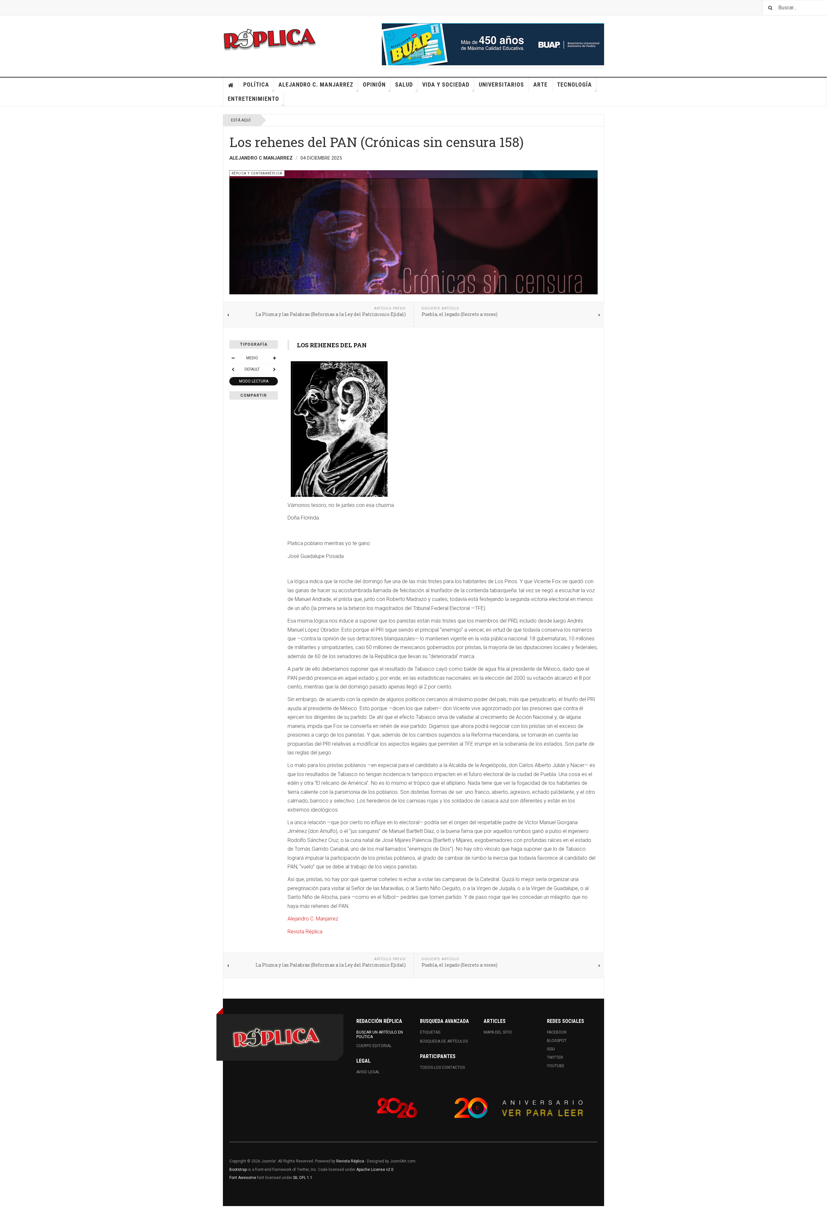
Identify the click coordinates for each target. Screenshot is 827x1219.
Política (256, 84)
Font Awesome (242, 1177)
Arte (540, 84)
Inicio (231, 85)
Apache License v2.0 (374, 1169)
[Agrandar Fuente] (274, 358)
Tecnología (574, 84)
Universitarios (501, 84)
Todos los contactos (442, 1067)
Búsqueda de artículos (444, 1041)
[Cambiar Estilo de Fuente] (232, 369)
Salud (404, 84)
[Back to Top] (6, 1212)
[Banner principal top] (493, 44)
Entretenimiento (253, 98)
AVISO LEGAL (368, 1072)
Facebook (557, 1032)
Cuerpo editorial (374, 1046)
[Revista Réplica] (270, 38)
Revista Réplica (305, 932)
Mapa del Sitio (498, 1032)
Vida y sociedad (445, 84)
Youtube (555, 1066)
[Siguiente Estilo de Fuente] (274, 369)
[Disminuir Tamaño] (232, 358)
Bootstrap (238, 1169)
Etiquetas (430, 1032)
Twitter (555, 1057)
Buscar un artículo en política (379, 1034)
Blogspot (557, 1040)
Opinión (374, 84)
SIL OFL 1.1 (302, 1177)
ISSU (551, 1049)
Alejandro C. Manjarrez (315, 84)
